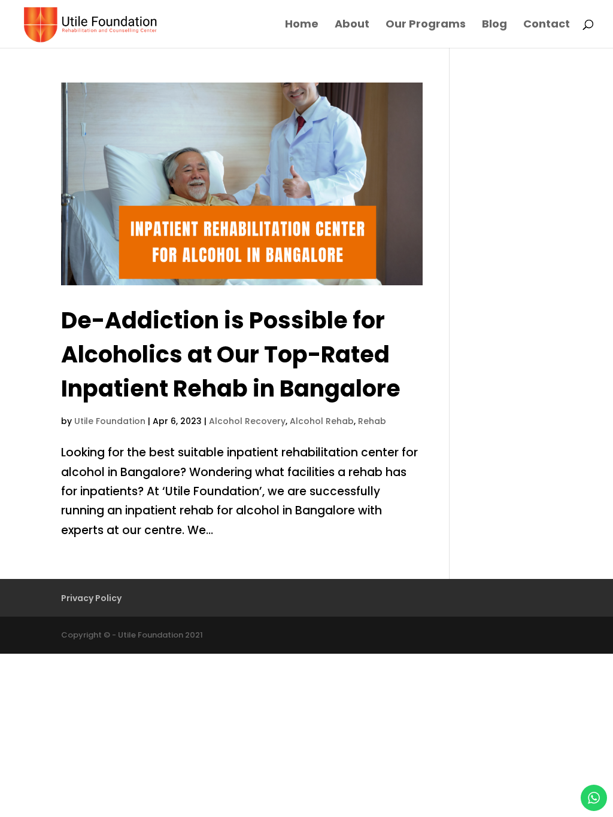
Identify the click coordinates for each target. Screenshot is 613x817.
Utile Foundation (109, 421)
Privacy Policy (91, 598)
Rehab (372, 421)
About (352, 25)
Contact (546, 25)
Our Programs (426, 25)
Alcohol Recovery (247, 421)
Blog (494, 25)
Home (301, 25)
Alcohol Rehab (322, 421)
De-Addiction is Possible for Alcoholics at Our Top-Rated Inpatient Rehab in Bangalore (230, 354)
